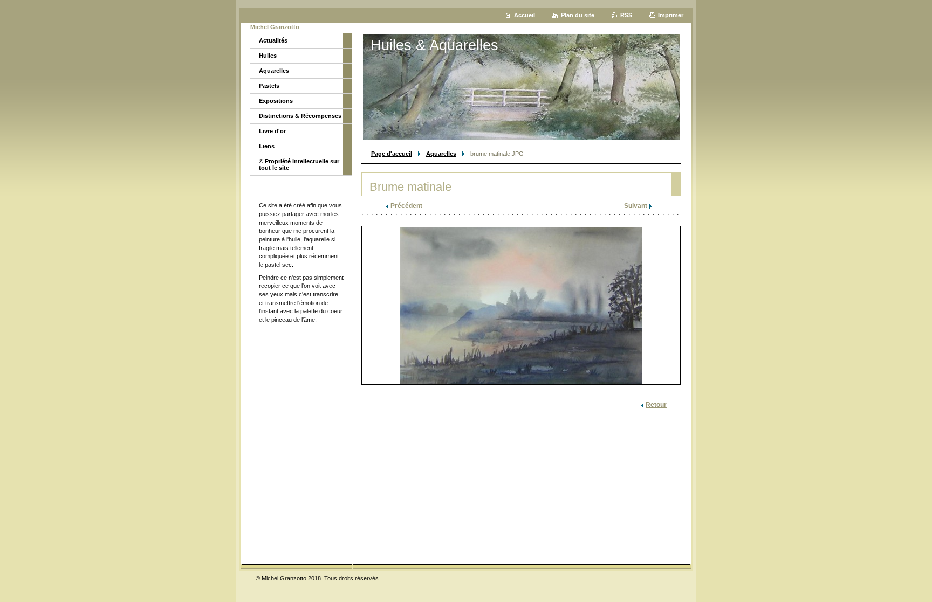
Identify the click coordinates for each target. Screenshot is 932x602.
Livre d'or (272, 131)
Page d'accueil (391, 153)
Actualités (273, 40)
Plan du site (577, 15)
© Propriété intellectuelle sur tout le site (299, 164)
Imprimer (670, 15)
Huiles (268, 55)
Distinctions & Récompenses (300, 116)
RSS (626, 15)
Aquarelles (441, 153)
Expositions (276, 101)
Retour (656, 405)
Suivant (635, 206)
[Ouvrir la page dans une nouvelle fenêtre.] (521, 305)
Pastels (269, 85)
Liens (267, 146)
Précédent (406, 206)
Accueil (524, 15)
